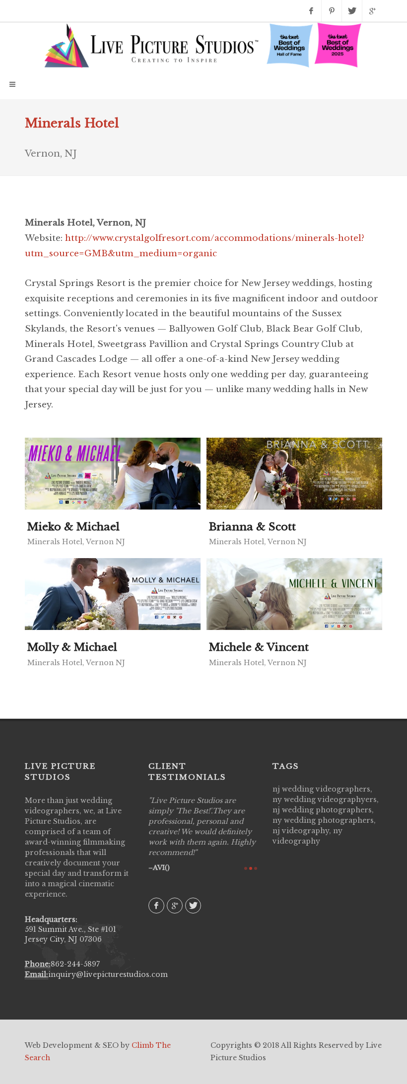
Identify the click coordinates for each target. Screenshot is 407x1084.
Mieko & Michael (73, 526)
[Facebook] (311, 11)
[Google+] (372, 11)
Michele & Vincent (259, 647)
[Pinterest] (331, 11)
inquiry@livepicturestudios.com (108, 974)
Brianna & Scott (252, 526)
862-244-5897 (75, 964)
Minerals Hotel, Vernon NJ (76, 541)
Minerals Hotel (72, 123)
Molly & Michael (72, 647)
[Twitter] (352, 11)
